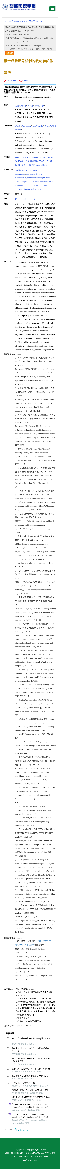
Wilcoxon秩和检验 (39, 165)
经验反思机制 (35, 157)
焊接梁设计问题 (24, 165)
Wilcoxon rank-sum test (32, 189)
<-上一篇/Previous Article (16, 21)
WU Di (17, 126)
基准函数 (34, 161)
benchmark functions (39, 181)
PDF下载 (12, 81)
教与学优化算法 (21, 157)
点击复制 (9, 53)
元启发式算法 (23, 161)
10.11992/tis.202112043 (25, 199)
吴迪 (17, 106)
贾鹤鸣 (23, 106)
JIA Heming (26, 126)
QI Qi (46, 126)
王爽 (42, 106)
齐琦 (37, 106)
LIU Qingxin (38, 126)
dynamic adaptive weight (35, 178)
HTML (26, 81)
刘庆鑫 (30, 106)
